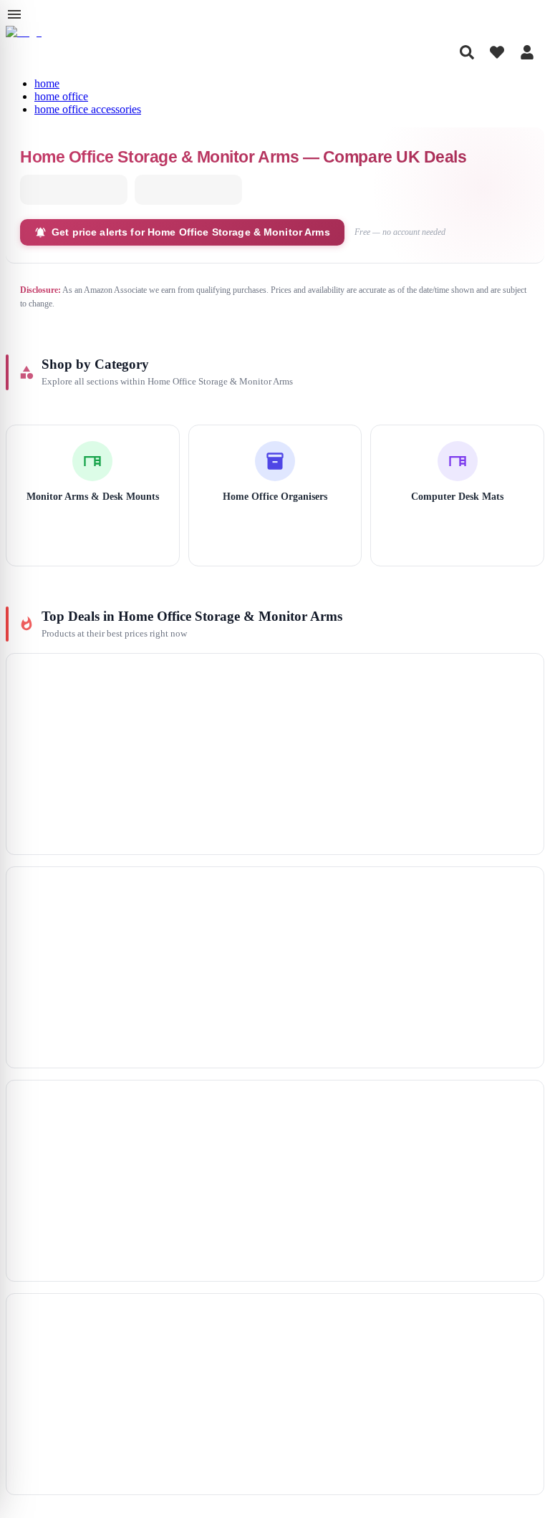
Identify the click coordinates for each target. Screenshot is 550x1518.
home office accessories (87, 109)
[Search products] (467, 52)
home (46, 83)
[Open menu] (14, 14)
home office (61, 96)
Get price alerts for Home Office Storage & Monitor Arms (191, 232)
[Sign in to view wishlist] (497, 52)
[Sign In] (527, 52)
